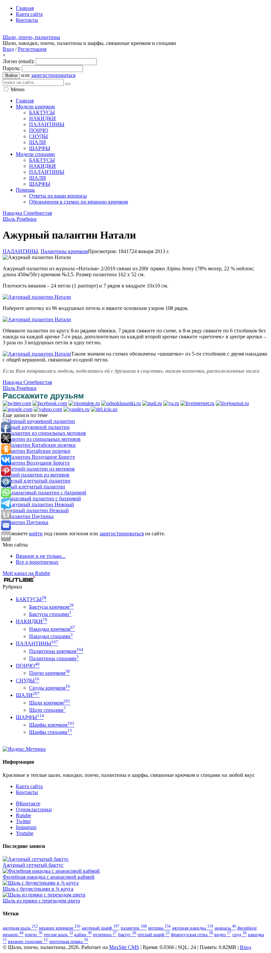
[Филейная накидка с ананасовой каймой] (51, 871)
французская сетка (192, 934)
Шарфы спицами (50, 732)
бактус (127, 934)
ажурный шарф (100, 928)
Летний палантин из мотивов (36, 474)
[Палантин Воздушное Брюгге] (39, 457)
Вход (8, 49)
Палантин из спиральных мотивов (42, 439)
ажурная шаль (20, 928)
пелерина (105, 934)
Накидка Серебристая (27, 213)
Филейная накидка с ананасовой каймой (49, 877)
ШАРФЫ (30, 717)
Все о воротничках (37, 562)
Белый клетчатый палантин (34, 486)
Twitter (23, 821)
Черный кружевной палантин (36, 427)
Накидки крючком (52, 629)
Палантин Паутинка (25, 522)
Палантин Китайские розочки (36, 451)
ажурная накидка (192, 928)
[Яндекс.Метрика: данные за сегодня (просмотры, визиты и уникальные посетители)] (24, 749)
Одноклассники (34, 809)
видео (222, 934)
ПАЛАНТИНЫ (20, 251)
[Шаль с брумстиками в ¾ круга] (41, 883)
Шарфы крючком (51, 725)
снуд (239, 934)
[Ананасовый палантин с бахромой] (44, 492)
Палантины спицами (54, 658)
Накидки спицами (51, 636)
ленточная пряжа (68, 941)
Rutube (23, 815)
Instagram (26, 827)
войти (36, 533)
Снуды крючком (49, 688)
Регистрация (32, 49)
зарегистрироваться (53, 75)
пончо (33, 934)
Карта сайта (29, 786)
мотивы (159, 928)
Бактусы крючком (51, 607)
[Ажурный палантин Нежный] (38, 504)
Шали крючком (49, 702)
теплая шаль (58, 934)
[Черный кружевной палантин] (39, 421)
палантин (134, 928)
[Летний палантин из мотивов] (39, 469)
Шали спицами (47, 710)
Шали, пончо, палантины (31, 37)
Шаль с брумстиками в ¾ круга (38, 889)
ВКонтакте (28, 803)
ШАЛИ (28, 695)
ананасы (225, 928)
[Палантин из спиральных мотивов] (44, 433)
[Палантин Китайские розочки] (39, 445)
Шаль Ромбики (20, 219)
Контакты (27, 792)
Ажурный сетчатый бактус (33, 865)
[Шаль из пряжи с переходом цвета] (44, 894)
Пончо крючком (49, 673)
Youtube (24, 833)
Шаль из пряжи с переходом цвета (41, 900)
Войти (11, 75)
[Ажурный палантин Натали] (37, 297)
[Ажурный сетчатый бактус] (36, 859)
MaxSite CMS (124, 947)
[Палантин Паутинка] (28, 516)
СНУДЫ (27, 680)
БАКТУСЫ (31, 599)
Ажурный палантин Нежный (36, 510)
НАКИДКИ (31, 621)
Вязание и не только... (40, 556)
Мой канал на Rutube (26, 573)
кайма (83, 934)
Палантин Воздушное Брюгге (36, 463)
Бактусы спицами (50, 614)
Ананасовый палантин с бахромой (42, 498)
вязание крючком (59, 928)
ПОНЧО (28, 665)
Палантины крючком (64, 251)
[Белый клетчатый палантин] (36, 480)
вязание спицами (28, 941)
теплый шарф (153, 934)
